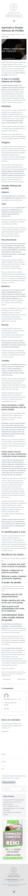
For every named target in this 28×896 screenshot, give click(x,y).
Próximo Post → (22, 679)
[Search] (22, 789)
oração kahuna (21, 672)
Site (3, 768)
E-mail (4, 761)
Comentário (5, 731)
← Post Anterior (6, 679)
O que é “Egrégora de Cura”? (11, 806)
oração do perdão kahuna (11, 672)
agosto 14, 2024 (17, 699)
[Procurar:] (14, 789)
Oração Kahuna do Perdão (8, 673)
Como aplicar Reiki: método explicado (13, 800)
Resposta (6, 708)
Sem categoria (10, 668)
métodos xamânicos (13, 138)
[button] (14, 21)
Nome (4, 754)
